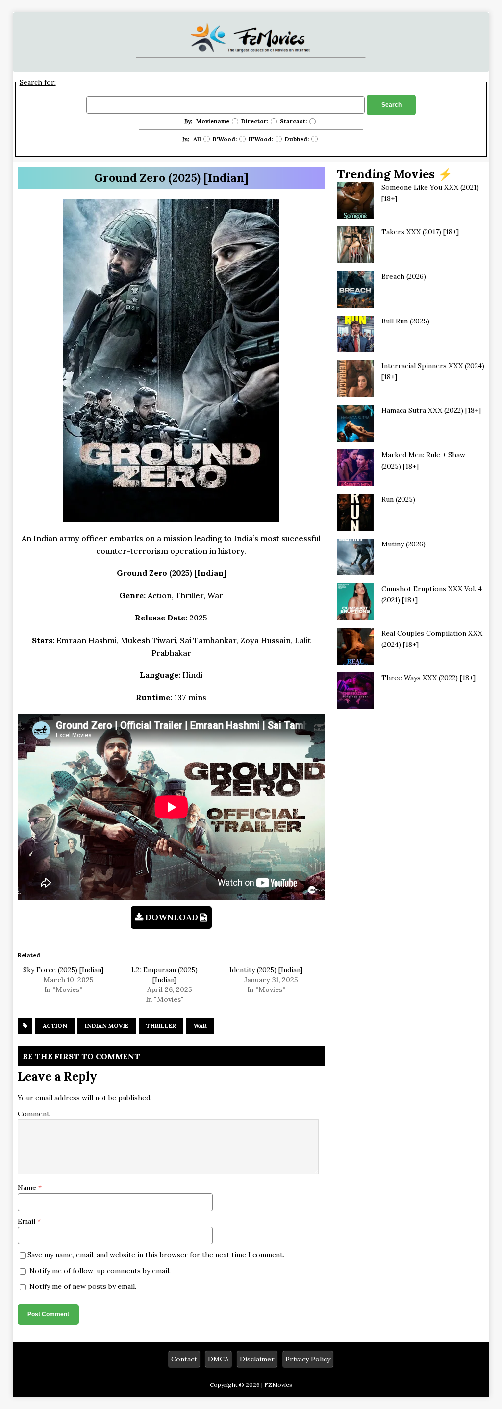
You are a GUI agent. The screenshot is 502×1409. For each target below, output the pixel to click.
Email (27, 1221)
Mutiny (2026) (403, 544)
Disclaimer (257, 1359)
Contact (184, 1359)
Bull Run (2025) (405, 321)
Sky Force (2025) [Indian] (63, 969)
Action (55, 1025)
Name (28, 1187)
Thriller (161, 1025)
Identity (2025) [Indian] (265, 969)
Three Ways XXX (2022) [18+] (428, 677)
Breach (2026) (403, 276)
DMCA (218, 1359)
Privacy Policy (307, 1359)
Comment (34, 1114)
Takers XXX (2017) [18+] (420, 231)
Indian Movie (106, 1025)
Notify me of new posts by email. (82, 1286)
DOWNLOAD (171, 917)
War (200, 1025)
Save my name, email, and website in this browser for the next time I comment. (155, 1254)
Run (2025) (398, 499)
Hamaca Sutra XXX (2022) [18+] (431, 410)
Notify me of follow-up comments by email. (100, 1270)
